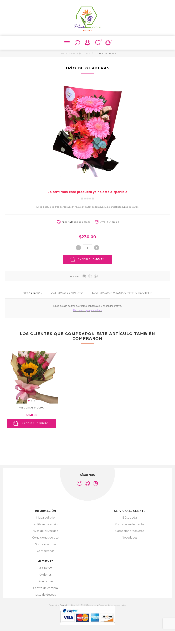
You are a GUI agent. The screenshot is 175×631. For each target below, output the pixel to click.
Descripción (33, 293)
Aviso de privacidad (45, 531)
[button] (29, 400)
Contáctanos (45, 551)
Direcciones (45, 581)
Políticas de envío (45, 524)
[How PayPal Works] (87, 624)
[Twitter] (88, 483)
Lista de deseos (45, 594)
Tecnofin (64, 605)
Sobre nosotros (45, 544)
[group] (31, 377)
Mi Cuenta (45, 568)
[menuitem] (45, 517)
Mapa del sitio (45, 517)
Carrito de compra (45, 588)
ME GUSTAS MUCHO (31, 407)
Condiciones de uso (45, 537)
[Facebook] (80, 483)
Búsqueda (129, 517)
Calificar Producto (67, 293)
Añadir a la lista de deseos (76, 221)
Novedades (129, 537)
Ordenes (45, 574)
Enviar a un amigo (109, 221)
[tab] (32, 293)
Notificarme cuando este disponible (122, 293)
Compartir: (74, 276)
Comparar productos (129, 531)
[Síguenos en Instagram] (96, 483)
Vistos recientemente (129, 524)
